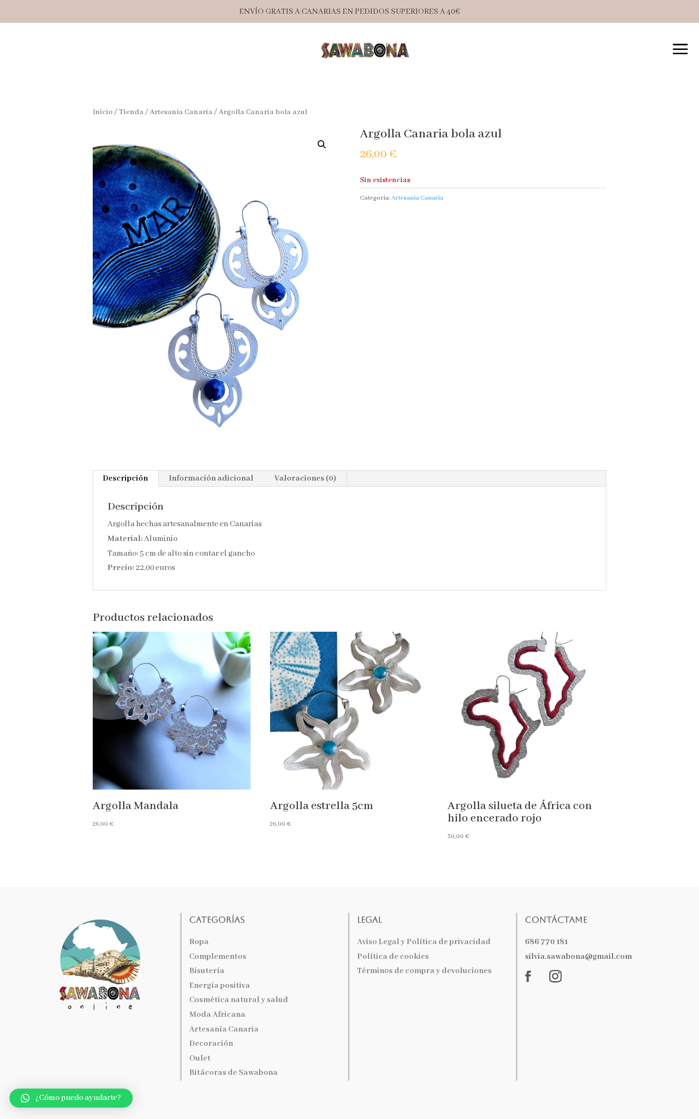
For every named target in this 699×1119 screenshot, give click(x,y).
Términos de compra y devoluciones (424, 971)
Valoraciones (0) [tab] (305, 478)
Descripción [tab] (125, 478)
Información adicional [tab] (211, 478)
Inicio (103, 112)
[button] (321, 144)
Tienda (131, 112)
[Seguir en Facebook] (528, 976)
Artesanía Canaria (181, 112)
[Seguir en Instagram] (555, 976)
